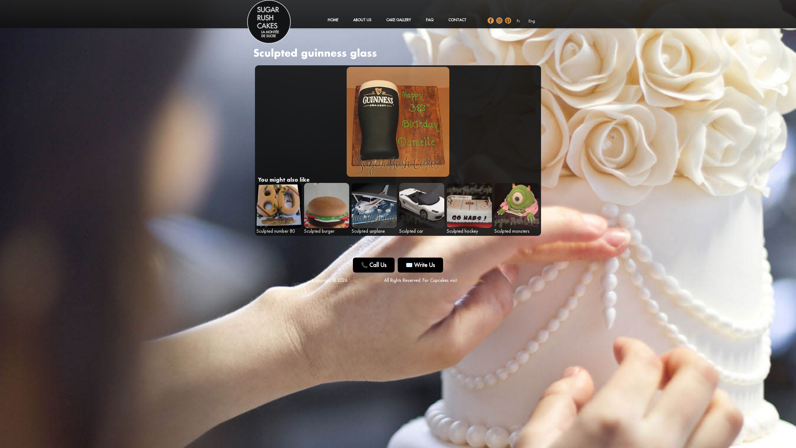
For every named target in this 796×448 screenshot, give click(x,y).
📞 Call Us (373, 264)
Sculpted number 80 (276, 231)
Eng (532, 21)
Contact (457, 19)
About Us (362, 19)
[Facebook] (491, 20)
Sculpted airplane (368, 231)
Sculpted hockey (462, 231)
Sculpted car (411, 231)
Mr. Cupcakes (471, 280)
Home (333, 19)
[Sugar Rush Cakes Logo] (275, 25)
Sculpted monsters (512, 231)
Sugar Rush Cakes (366, 280)
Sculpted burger (319, 231)
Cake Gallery (398, 19)
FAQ (429, 19)
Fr (518, 21)
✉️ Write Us (420, 264)
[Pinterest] (508, 20)
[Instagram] (499, 20)
